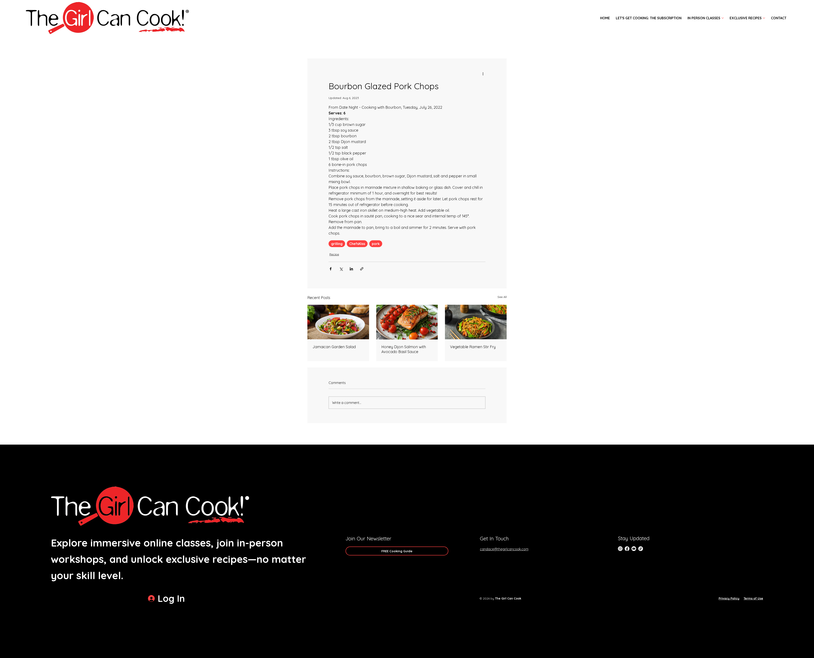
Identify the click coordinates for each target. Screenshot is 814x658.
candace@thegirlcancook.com (504, 549)
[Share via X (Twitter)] (341, 269)
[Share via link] (362, 269)
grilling (337, 244)
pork (376, 244)
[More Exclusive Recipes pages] (764, 18)
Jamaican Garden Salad (334, 346)
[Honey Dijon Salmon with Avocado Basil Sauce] (407, 322)
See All (502, 297)
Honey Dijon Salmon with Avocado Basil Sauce (403, 349)
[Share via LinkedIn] (351, 269)
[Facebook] (627, 548)
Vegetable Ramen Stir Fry (473, 346)
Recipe (334, 254)
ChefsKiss (357, 244)
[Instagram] (620, 548)
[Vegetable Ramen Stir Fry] (476, 322)
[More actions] (482, 73)
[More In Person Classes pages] (723, 18)
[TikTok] (640, 548)
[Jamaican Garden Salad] (338, 322)
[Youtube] (633, 548)
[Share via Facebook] (331, 269)
